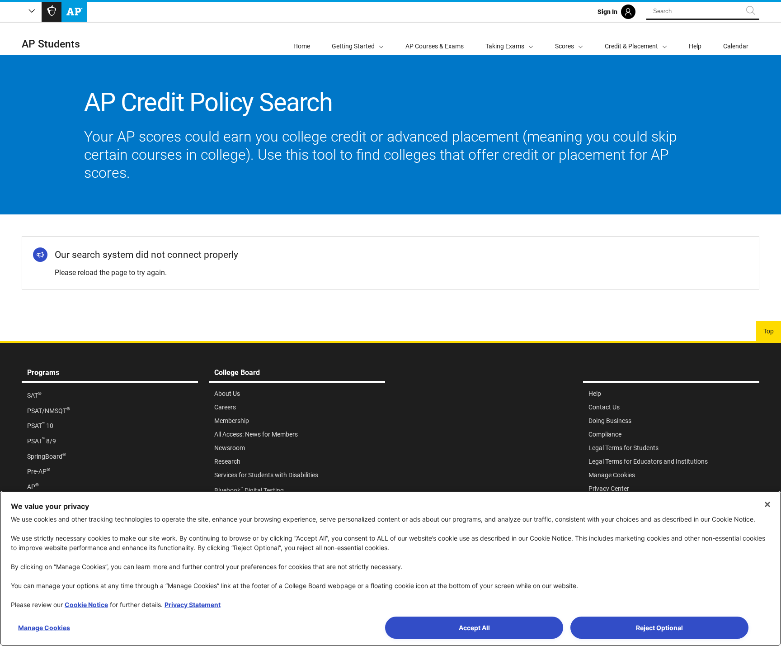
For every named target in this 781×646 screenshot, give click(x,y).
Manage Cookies (44, 628)
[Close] (767, 504)
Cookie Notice (86, 604)
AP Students (51, 44)
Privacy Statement (193, 604)
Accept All (474, 628)
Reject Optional (659, 628)
